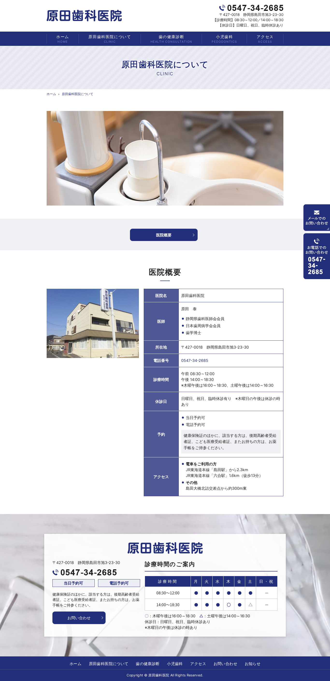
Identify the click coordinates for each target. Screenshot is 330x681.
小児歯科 (224, 38)
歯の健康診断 (171, 38)
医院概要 (164, 235)
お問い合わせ (79, 617)
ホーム (62, 38)
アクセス (265, 38)
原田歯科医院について (109, 38)
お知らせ (253, 663)
